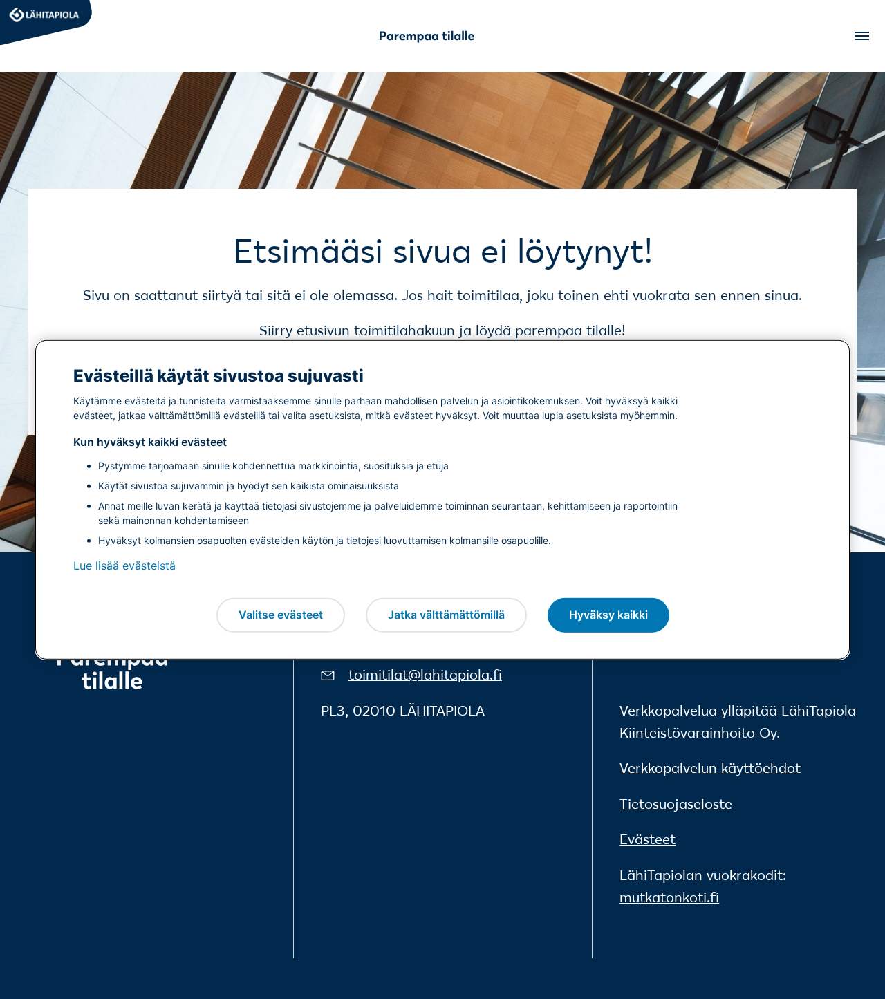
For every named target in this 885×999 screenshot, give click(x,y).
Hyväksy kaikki (608, 615)
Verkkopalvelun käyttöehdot (710, 768)
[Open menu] (861, 36)
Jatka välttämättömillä (446, 615)
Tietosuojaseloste (676, 804)
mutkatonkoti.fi (669, 897)
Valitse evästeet (281, 615)
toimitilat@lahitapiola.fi (425, 674)
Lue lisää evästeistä (124, 565)
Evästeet (648, 839)
